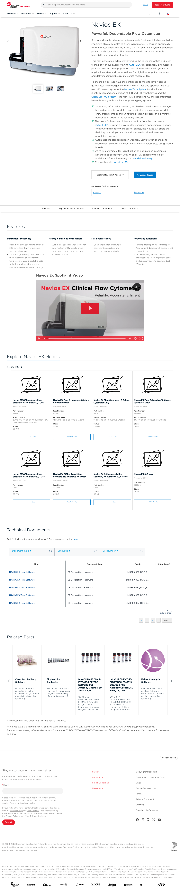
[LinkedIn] (148, 820)
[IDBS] (79, 885)
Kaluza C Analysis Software (150, 680)
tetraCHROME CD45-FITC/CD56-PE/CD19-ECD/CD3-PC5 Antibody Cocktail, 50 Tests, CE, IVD (121, 685)
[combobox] (86, 5)
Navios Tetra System (135, 89)
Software (139, 192)
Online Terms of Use (146, 788)
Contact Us (97, 777)
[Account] (159, 13)
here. (75, 539)
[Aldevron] (47, 885)
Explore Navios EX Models (71, 208)
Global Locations (100, 783)
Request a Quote (162, 5)
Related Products (129, 208)
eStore (145, 5)
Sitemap (140, 805)
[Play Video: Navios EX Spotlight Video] (90, 308)
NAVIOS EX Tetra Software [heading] (22, 572)
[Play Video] (39, 338)
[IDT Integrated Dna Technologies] (95, 885)
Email (5, 785)
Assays (97, 192)
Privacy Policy (16, 811)
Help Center (98, 788)
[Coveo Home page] (166, 613)
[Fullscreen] (141, 338)
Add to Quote (31, 437)
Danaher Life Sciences (147, 810)
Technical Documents (102, 208)
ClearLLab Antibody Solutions (26, 680)
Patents (139, 794)
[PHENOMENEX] (144, 885)
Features (46, 208)
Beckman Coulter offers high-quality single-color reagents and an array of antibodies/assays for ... (58, 693)
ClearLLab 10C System (103, 96)
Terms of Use (33, 811)
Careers (96, 772)
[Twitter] (153, 820)
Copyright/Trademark (146, 772)
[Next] (81, 41)
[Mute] (130, 338)
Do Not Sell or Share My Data (150, 777)
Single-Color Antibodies (53, 680)
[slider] (87, 338)
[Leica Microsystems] (112, 885)
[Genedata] (63, 885)
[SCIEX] (160, 885)
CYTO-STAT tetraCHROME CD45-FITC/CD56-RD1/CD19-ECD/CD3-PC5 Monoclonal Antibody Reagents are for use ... (121, 703)
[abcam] (31, 885)
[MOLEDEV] (128, 885)
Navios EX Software (143, 474)
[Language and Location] (168, 13)
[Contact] (150, 13)
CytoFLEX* (135, 64)
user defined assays (143, 158)
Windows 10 (121, 162)
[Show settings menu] (135, 338)
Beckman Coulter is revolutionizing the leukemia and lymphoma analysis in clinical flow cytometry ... (27, 693)
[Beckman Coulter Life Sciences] (18, 5)
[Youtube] (159, 820)
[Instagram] (143, 820)
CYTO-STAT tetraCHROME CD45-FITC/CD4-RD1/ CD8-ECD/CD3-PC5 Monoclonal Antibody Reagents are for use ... (89, 703)
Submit (8, 822)
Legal (138, 783)
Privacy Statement (145, 799)
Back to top (170, 758)
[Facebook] (137, 820)
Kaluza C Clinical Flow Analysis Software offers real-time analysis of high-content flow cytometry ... (152, 693)
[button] (44, 4)
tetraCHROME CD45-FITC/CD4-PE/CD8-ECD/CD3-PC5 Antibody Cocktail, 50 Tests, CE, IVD (90, 685)
